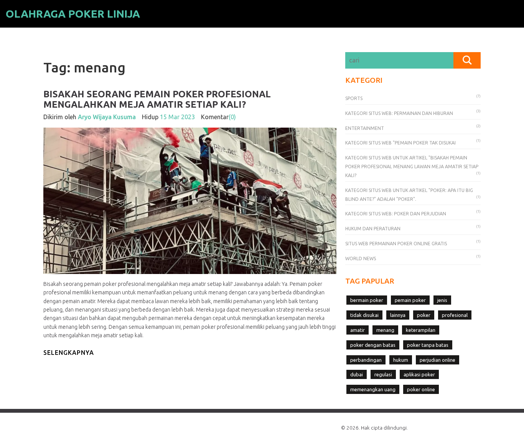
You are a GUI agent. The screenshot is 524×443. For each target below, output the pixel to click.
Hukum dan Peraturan (372, 228)
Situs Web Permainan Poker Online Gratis (396, 243)
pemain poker (410, 300)
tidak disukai (364, 315)
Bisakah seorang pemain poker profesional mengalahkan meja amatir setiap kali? (157, 99)
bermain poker (366, 300)
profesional (455, 315)
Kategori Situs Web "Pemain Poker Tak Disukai (400, 142)
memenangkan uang (372, 389)
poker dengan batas (372, 345)
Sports (354, 98)
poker (423, 315)
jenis (442, 300)
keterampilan (420, 330)
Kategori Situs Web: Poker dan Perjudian (395, 213)
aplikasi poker (419, 374)
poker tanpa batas (427, 345)
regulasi (383, 374)
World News (360, 258)
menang (385, 330)
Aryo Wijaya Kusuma (107, 116)
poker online (421, 389)
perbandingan (366, 360)
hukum (400, 360)
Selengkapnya (68, 352)
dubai (356, 374)
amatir (357, 330)
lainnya (397, 315)
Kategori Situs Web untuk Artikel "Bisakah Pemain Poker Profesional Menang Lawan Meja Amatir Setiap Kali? (411, 166)
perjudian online (437, 360)
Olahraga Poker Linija (73, 14)
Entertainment (364, 128)
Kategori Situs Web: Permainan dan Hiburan (399, 113)
